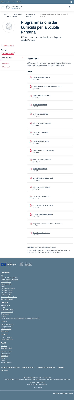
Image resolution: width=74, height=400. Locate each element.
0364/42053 (13, 379)
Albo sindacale (5, 354)
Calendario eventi (6, 348)
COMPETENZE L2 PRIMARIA (41, 187)
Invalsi (3, 286)
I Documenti (6, 67)
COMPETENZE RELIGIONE (41, 141)
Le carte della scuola (7, 312)
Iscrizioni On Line (6, 284)
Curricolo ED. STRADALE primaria (43, 178)
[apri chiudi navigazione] (3, 7)
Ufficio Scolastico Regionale (9, 277)
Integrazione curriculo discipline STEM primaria (47, 224)
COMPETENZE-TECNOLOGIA (41, 96)
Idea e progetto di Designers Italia (63, 393)
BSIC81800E (43, 384)
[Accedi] (71, 1)
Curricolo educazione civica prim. (43, 205)
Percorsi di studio (6, 329)
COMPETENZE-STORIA (40, 105)
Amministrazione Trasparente (10, 367)
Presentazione (5, 305)
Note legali (61, 367)
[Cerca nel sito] (69, 7)
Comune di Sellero (6, 292)
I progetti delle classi (7, 339)
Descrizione (5, 64)
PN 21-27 (4, 360)
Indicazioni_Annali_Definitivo (42, 160)
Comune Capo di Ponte (8, 288)
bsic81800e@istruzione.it (28, 379)
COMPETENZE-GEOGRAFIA (41, 77)
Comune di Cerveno (7, 290)
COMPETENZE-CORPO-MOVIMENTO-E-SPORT (47, 86)
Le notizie (4, 346)
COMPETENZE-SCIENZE (40, 114)
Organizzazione (5, 314)
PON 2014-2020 (6, 351)
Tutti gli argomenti (6, 362)
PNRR (3, 358)
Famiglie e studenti (6, 327)
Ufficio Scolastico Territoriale (9, 280)
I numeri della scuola (7, 310)
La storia (3, 316)
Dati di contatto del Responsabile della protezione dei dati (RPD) (20, 318)
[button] (12, 57)
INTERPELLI (4, 356)
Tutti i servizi (4, 331)
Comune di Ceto (6, 295)
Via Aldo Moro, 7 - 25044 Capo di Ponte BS (39, 377)
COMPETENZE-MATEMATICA (42, 123)
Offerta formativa (6, 337)
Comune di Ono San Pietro (9, 297)
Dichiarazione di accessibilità (46, 367)
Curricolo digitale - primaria (41, 233)
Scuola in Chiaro (6, 282)
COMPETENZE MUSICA (40, 169)
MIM (2, 275)
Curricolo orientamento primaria (43, 214)
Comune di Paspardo (7, 299)
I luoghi (3, 307)
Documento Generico (8, 53)
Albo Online (4, 370)
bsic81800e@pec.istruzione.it (62, 379)
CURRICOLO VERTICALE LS (41, 196)
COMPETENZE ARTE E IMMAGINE (43, 150)
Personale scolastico (7, 324)
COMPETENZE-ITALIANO (40, 132)
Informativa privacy (28, 367)
